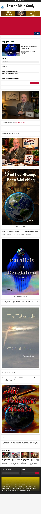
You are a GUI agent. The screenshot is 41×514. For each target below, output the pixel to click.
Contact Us (24, 484)
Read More (24, 53)
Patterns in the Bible (11, 482)
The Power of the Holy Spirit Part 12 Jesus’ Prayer (10, 73)
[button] (2, 33)
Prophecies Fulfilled (16, 488)
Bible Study (4, 480)
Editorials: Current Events (6, 488)
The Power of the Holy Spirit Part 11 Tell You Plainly (10, 78)
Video (38, 33)
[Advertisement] (20, 24)
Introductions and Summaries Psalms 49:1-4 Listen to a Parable (26, 482)
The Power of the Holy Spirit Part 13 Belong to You (10, 71)
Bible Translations (18, 484)
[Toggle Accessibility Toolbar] (2, 7)
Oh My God (22, 488)
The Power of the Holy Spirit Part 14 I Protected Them (11, 69)
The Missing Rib (34, 486)
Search (23, 469)
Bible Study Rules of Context (30, 478)
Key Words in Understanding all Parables (21, 480)
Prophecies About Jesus (14, 490)
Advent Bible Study (20, 5)
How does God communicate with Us (8, 484)
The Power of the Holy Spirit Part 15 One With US (10, 76)
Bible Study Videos (28, 488)
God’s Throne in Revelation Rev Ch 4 (11, 50)
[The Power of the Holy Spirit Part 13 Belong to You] (16, 455)
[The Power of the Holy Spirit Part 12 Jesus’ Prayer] (25, 455)
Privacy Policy (17, 478)
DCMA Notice (11, 478)
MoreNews (24, 492)
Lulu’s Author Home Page (20, 122)
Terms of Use (22, 478)
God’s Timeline (4, 482)
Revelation (34, 488)
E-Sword (28, 484)
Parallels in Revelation (5, 490)
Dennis (23, 48)
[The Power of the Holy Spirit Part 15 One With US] (34, 455)
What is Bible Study (10, 480)
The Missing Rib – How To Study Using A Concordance (22, 486)
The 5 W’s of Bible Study (33, 480)
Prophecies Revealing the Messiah (25, 490)
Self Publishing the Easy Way (7, 486)
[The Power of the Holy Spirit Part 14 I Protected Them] (6, 455)
